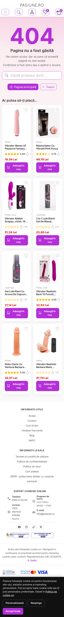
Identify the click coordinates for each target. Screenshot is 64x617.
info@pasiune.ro (46, 513)
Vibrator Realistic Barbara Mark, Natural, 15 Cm (46, 367)
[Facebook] (19, 527)
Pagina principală (24, 87)
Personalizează (15, 603)
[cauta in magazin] (18, 12)
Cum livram (32, 425)
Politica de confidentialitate (32, 461)
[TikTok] (34, 527)
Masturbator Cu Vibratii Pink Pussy (47, 147)
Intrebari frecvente (32, 430)
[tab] (32, 12)
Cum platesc (32, 471)
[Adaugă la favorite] (26, 110)
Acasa (32, 415)
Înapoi (50, 87)
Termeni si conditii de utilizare (32, 456)
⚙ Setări (32, 560)
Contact (32, 420)
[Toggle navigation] (5, 12)
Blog (32, 435)
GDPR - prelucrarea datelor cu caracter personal (32, 479)
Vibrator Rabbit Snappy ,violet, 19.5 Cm (16, 221)
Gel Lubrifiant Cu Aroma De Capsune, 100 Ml (16, 294)
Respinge (36, 603)
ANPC (32, 440)
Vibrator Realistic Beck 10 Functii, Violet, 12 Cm (46, 294)
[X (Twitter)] (41, 527)
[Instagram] (26, 527)
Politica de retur (32, 466)
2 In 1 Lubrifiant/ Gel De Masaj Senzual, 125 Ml (45, 221)
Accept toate (13, 611)
